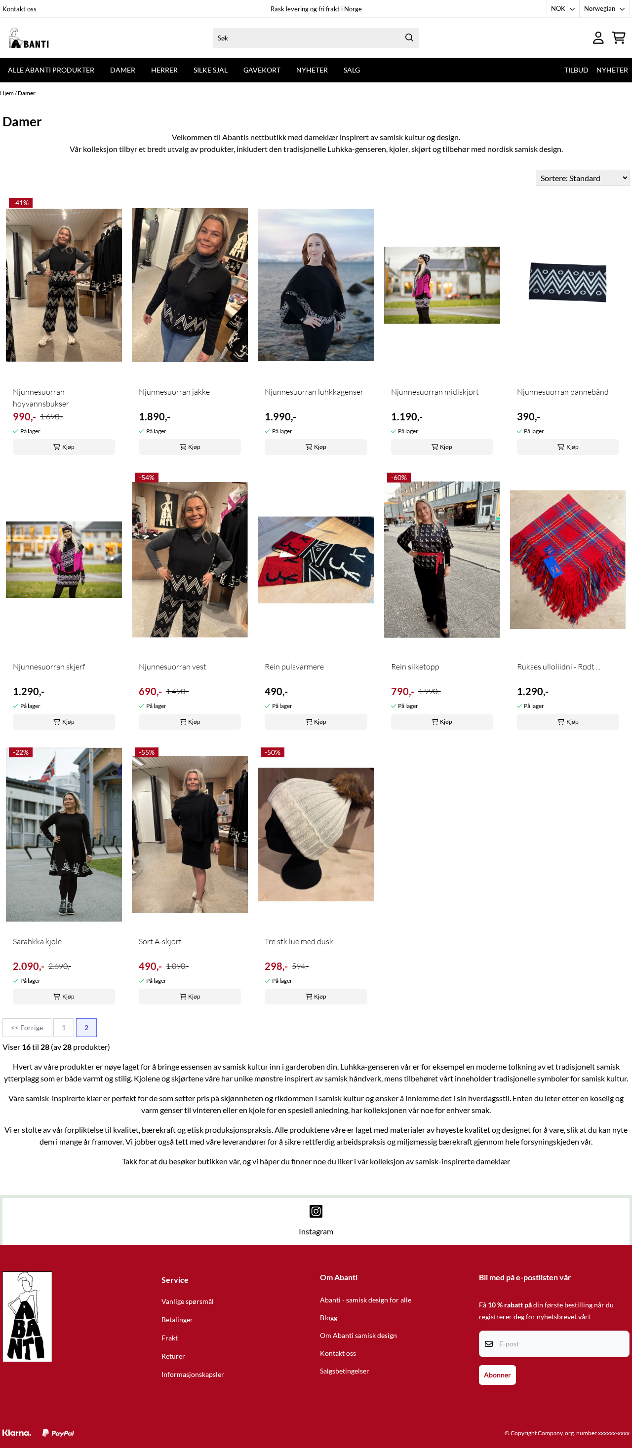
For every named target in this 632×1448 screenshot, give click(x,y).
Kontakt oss (19, 9)
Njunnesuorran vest (172, 666)
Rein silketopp (415, 666)
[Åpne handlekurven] (619, 38)
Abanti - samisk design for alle (365, 1300)
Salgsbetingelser (344, 1371)
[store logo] (45, 38)
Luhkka (339, 148)
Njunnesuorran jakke (174, 392)
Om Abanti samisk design (358, 1335)
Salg (352, 70)
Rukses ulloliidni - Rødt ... (558, 666)
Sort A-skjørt (160, 941)
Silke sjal (211, 70)
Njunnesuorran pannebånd (563, 392)
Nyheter (312, 70)
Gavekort (261, 70)
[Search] (409, 38)
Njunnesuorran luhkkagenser (314, 392)
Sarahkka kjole (37, 941)
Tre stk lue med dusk (299, 941)
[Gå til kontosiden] (598, 38)
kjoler (398, 148)
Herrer (164, 70)
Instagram (316, 1231)
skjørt (421, 148)
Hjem (7, 93)
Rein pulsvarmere (294, 666)
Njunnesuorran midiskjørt (435, 392)
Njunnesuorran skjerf (49, 666)
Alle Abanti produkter (51, 70)
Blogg (328, 1318)
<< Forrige (27, 1027)
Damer (122, 70)
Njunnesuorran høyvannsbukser (41, 397)
